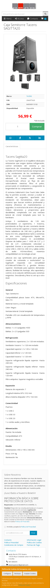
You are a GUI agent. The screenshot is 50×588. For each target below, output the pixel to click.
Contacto (33, 18)
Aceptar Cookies (30, 574)
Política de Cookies (24, 585)
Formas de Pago (33, 545)
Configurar (7, 574)
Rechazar (17, 574)
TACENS (29, 96)
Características (12, 146)
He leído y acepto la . (21, 527)
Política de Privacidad (22, 521)
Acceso (20, 18)
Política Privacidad (11, 542)
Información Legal (34, 540)
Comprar (37, 126)
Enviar (33, 533)
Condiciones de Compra (13, 545)
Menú (8, 18)
